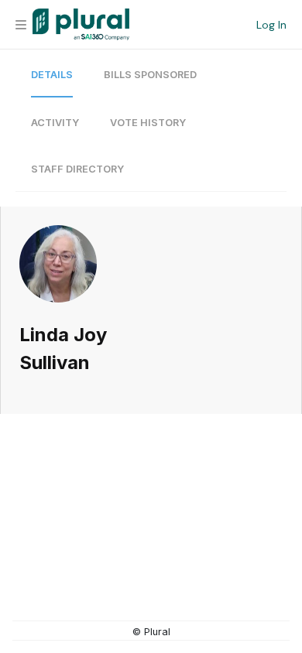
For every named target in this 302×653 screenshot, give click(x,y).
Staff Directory (77, 169)
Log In (271, 25)
